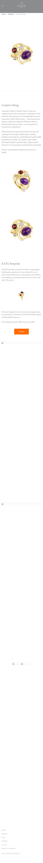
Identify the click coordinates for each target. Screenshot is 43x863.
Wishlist (5, 841)
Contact (4, 845)
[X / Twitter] (9, 858)
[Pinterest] (12, 858)
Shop (3, 838)
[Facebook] (2, 858)
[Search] (37, 6)
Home (4, 14)
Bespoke (11, 14)
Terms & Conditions (8, 849)
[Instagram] (5, 858)
